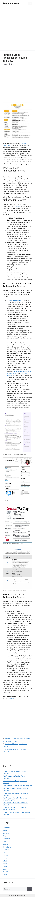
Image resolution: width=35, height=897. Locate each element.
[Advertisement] (17, 28)
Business (6, 833)
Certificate (6, 839)
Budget (5, 830)
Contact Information (14, 300)
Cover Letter (7, 847)
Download (11, 698)
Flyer (4, 852)
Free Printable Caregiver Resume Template (17, 786)
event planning (12, 373)
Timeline (5, 874)
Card (4, 836)
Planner (5, 866)
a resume (18, 206)
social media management (23, 371)
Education (6, 850)
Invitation (6, 855)
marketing (27, 181)
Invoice (5, 858)
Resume (5, 872)
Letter (5, 861)
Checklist (6, 844)
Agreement (6, 828)
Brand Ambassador (18, 739)
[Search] (29, 889)
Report (5, 869)
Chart (5, 841)
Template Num (11, 3)
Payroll (5, 863)
